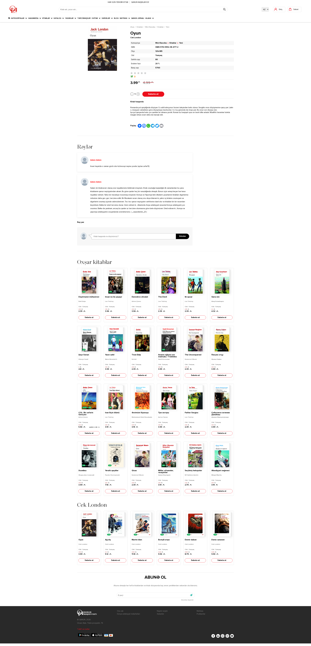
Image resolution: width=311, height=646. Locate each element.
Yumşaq (158, 55)
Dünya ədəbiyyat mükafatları (128, 614)
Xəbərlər (160, 614)
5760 (157, 68)
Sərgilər (106, 18)
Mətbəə (124, 18)
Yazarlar (69, 18)
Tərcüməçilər (84, 18)
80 (156, 59)
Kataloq (58, 18)
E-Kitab (95, 18)
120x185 (158, 51)
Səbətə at (153, 94)
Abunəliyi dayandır (187, 600)
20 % (157, 64)
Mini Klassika (150, 27)
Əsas (132, 27)
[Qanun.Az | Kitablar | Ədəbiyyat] (13, 9)
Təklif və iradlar (83, 629)
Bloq (116, 18)
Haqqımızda (33, 18)
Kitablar (46, 18)
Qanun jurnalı (137, 18)
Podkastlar (201, 614)
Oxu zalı (120, 611)
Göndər (182, 236)
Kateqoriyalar (17, 18)
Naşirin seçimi (162, 611)
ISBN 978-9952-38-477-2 (166, 47)
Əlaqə (148, 18)
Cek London (135, 38)
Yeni (167, 27)
